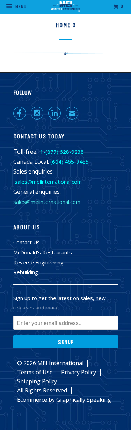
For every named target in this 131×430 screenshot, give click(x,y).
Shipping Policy (37, 381)
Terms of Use (35, 372)
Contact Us (26, 242)
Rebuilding (25, 272)
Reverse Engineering (38, 262)
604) (57, 161)
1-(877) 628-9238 (62, 151)
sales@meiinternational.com (48, 181)
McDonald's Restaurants (42, 252)
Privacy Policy (78, 372)
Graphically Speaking (83, 400)
